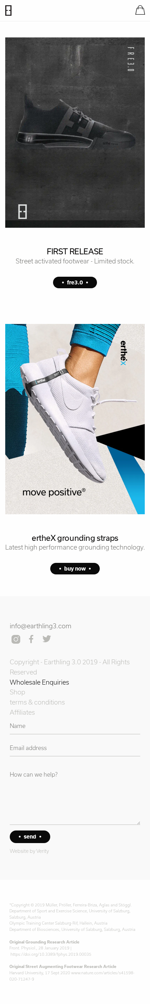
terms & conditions (37, 702)
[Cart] (140, 10)
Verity (42, 851)
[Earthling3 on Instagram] (16, 640)
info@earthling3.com (41, 626)
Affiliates (22, 712)
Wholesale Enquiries (39, 682)
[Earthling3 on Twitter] (47, 640)
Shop (17, 692)
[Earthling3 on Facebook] (31, 640)
